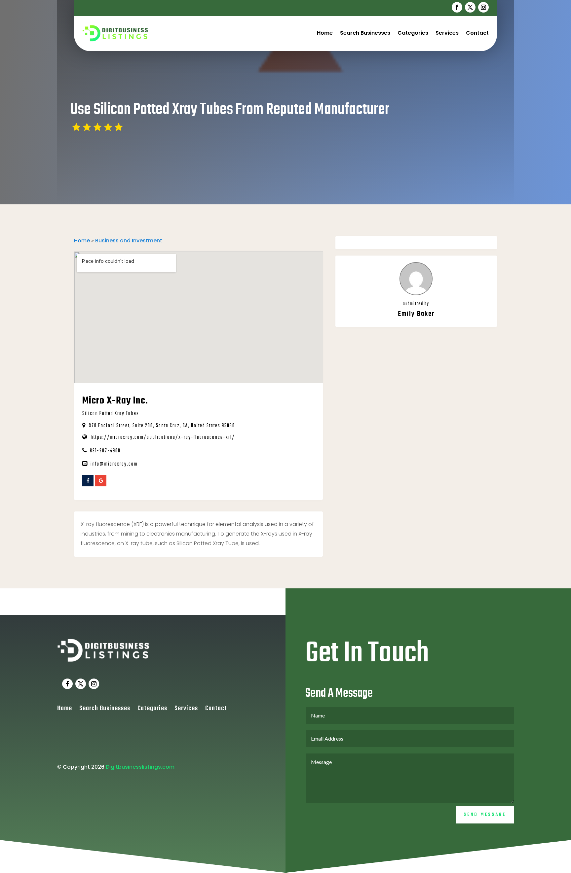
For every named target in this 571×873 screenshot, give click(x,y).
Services (447, 33)
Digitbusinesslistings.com (140, 767)
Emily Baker (416, 313)
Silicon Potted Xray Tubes (110, 413)
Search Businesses (365, 33)
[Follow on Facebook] (457, 7)
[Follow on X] (470, 7)
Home (325, 33)
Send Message (485, 815)
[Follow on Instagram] (483, 7)
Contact (477, 33)
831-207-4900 (105, 451)
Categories (413, 33)
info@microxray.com (114, 464)
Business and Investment (128, 240)
